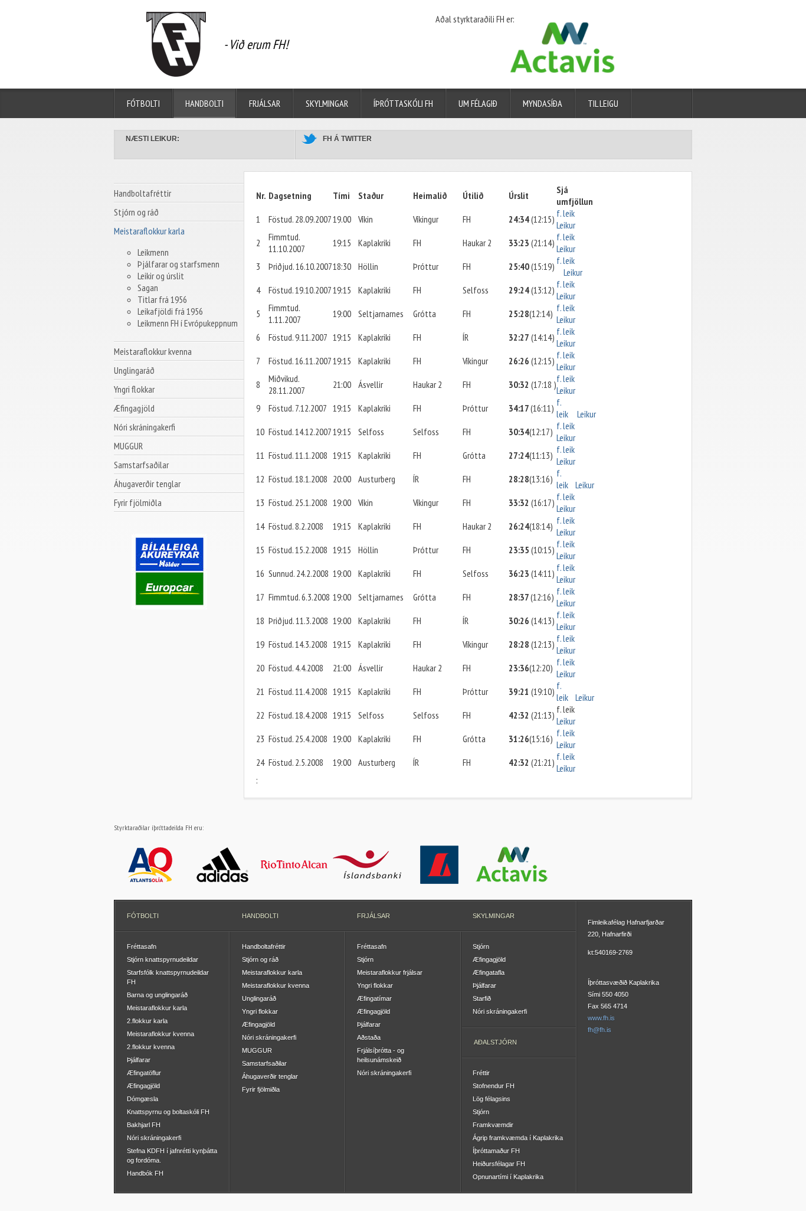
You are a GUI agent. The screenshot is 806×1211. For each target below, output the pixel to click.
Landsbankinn (439, 864)
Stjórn (365, 959)
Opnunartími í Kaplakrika (508, 1176)
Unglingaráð (134, 370)
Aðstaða (369, 1037)
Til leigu (603, 103)
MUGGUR (128, 446)
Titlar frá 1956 (162, 299)
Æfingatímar (374, 998)
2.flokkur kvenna (151, 1046)
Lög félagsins (491, 1098)
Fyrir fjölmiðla (138, 502)
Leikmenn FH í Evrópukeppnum (187, 323)
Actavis (512, 864)
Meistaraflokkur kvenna (153, 351)
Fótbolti (143, 103)
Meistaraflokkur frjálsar (389, 972)
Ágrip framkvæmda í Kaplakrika (518, 1137)
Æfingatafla (488, 972)
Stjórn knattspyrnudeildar (162, 959)
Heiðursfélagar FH (499, 1163)
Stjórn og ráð (136, 212)
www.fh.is (601, 1017)
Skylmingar (327, 103)
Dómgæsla (142, 1098)
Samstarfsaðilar (141, 465)
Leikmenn (153, 252)
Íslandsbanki (367, 864)
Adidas (222, 864)
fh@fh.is (599, 1029)
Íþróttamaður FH (496, 1150)
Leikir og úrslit (160, 276)
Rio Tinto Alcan (294, 864)
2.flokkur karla (147, 1020)
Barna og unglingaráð (157, 994)
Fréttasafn (141, 946)
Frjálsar (264, 103)
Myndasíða (542, 103)
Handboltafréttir (142, 193)
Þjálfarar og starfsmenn (178, 264)
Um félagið (477, 103)
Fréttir (481, 1072)
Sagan (147, 287)
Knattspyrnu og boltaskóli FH (168, 1111)
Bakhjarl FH (143, 1124)
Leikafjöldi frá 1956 (170, 311)
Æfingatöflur (144, 1072)
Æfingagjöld (134, 408)
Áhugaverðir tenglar (147, 483)
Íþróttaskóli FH (403, 103)
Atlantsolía (150, 864)
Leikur (565, 225)
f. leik (566, 213)
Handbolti (204, 103)
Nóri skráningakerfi (144, 427)
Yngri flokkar (134, 389)
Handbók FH (145, 1173)
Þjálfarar (138, 1059)
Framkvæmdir (493, 1124)
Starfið (482, 998)
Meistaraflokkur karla (149, 231)
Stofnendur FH (494, 1085)
